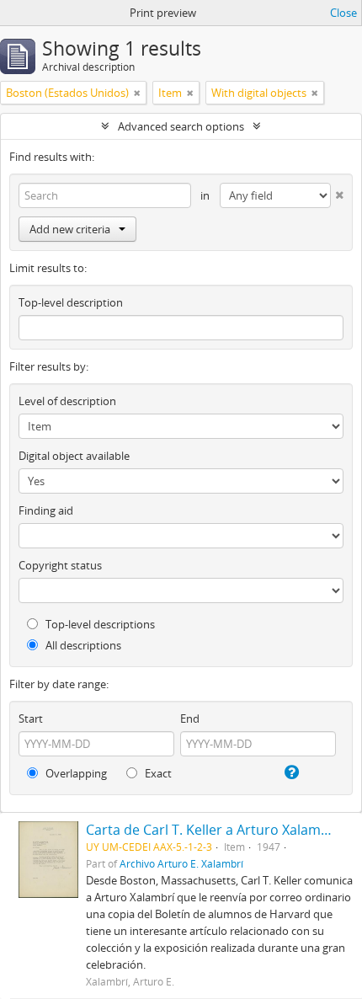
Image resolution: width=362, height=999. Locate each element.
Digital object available (74, 455)
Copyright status (60, 565)
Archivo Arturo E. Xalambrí (181, 863)
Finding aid (46, 510)
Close (343, 12)
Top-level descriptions (99, 624)
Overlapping (75, 773)
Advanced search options (181, 126)
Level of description (67, 401)
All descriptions (82, 645)
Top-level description (71, 302)
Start (31, 718)
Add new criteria (69, 229)
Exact (157, 773)
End (190, 718)
